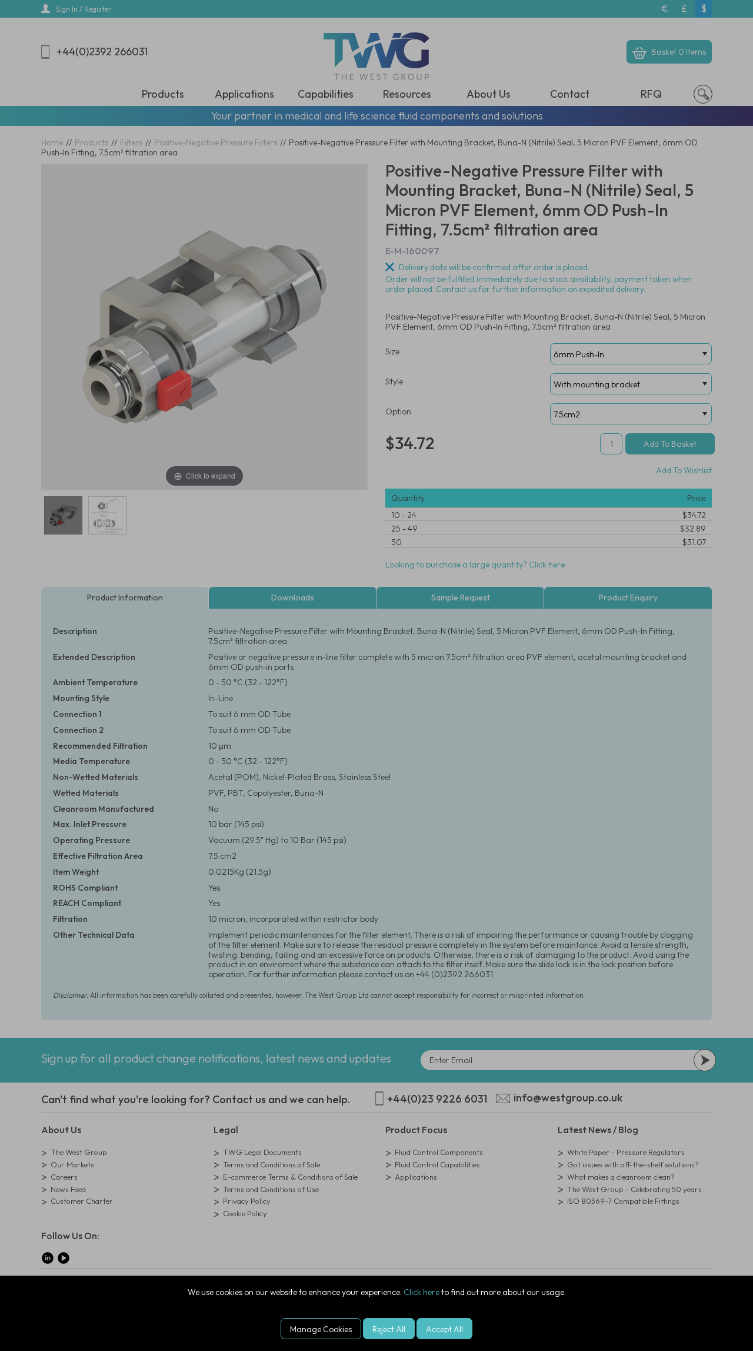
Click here (421, 1292)
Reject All (388, 1329)
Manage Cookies (321, 1329)
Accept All (444, 1329)
